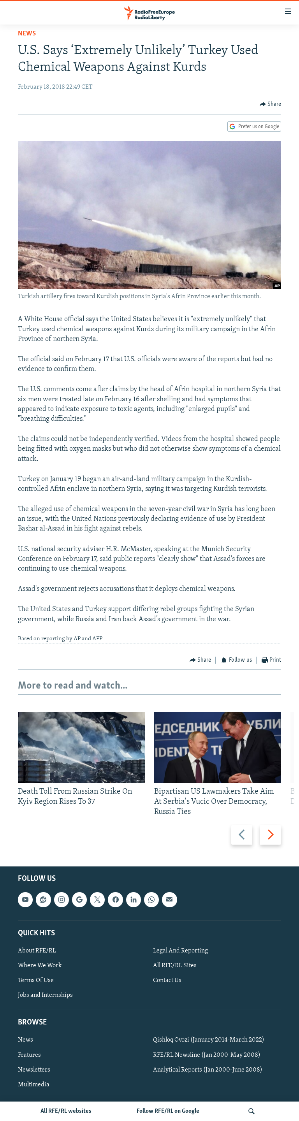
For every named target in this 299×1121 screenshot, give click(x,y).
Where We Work (40, 966)
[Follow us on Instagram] (61, 899)
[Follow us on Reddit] (43, 899)
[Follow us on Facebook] (115, 899)
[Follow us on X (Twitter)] (97, 899)
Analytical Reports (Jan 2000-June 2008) (207, 1070)
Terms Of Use (36, 980)
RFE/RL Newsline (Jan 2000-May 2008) (206, 1055)
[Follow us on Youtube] (25, 899)
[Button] (270, 104)
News (27, 33)
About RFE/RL (37, 951)
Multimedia (33, 1084)
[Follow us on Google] (79, 899)
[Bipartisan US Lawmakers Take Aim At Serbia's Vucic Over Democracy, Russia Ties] (217, 747)
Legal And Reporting (180, 951)
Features (29, 1055)
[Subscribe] (169, 899)
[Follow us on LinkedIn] (133, 899)
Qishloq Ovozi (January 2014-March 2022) (208, 1040)
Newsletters (34, 1070)
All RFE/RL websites (65, 1111)
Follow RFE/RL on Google (168, 1111)
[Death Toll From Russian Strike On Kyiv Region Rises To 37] (81, 747)
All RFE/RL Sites (175, 966)
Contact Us (167, 980)
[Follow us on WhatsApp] (151, 899)
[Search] (251, 1111)
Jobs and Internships (45, 995)
